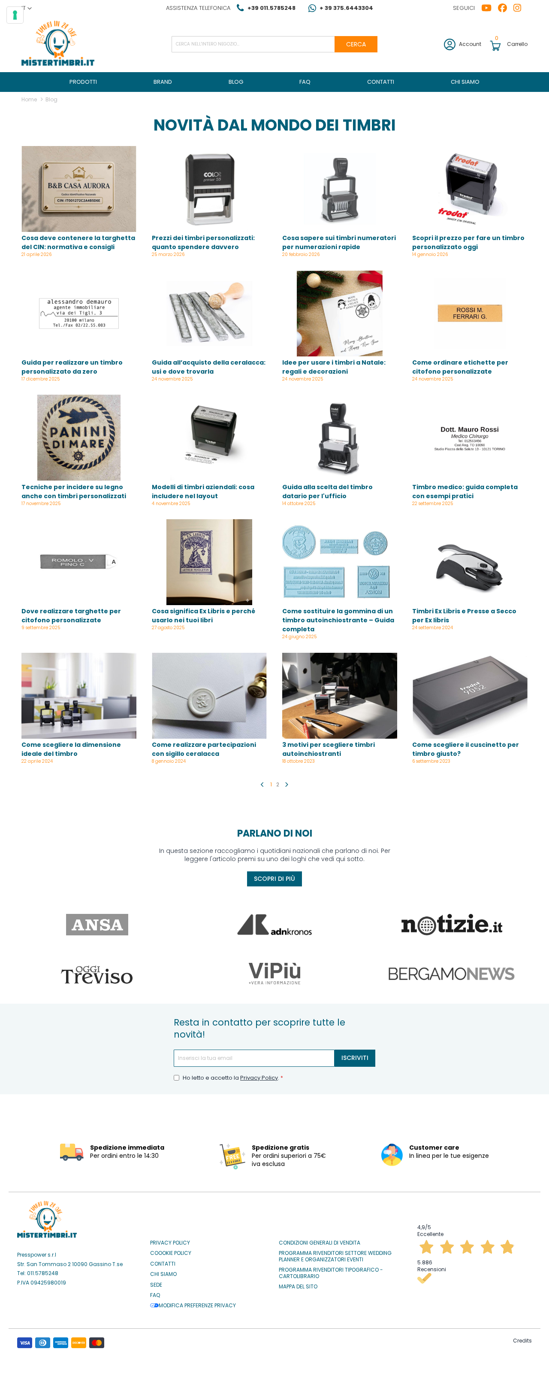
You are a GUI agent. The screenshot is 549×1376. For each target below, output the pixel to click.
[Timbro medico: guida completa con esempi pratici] (469, 438)
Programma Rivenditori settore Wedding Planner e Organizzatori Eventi (335, 1256)
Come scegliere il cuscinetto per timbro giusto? (465, 749)
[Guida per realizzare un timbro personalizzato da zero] (78, 314)
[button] (26, 8)
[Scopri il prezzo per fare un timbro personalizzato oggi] (469, 190)
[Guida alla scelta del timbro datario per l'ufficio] (339, 438)
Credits (522, 1340)
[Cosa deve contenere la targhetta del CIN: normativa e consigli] (78, 190)
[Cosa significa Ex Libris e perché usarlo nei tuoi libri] (209, 563)
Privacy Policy (259, 1078)
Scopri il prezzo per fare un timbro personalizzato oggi (468, 242)
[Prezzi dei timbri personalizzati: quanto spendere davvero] (209, 190)
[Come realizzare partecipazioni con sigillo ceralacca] (209, 696)
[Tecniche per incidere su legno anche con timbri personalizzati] (78, 438)
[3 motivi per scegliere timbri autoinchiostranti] (339, 696)
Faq (155, 1295)
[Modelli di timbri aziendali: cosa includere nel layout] (209, 438)
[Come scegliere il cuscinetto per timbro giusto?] (469, 696)
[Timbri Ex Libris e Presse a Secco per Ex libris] (469, 563)
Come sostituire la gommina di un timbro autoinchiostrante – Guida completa (338, 620)
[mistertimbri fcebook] (505, 8)
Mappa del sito (298, 1287)
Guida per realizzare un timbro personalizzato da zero (72, 367)
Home (29, 99)
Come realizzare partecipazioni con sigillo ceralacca (204, 749)
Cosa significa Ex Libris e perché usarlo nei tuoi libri (203, 615)
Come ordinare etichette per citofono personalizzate (460, 367)
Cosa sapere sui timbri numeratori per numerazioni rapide (339, 242)
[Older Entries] (286, 784)
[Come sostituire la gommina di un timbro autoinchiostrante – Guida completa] (339, 563)
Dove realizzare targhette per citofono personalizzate (71, 615)
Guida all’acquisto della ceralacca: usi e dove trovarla (208, 367)
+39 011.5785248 (271, 8)
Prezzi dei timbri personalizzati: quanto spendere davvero (203, 242)
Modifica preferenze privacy (197, 1306)
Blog (51, 99)
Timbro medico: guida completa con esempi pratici (465, 491)
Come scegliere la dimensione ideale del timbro (71, 749)
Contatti (162, 1264)
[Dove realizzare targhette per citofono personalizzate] (78, 563)
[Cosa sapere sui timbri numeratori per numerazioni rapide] (339, 190)
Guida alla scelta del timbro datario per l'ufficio (327, 491)
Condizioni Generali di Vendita (319, 1243)
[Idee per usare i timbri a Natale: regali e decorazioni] (339, 314)
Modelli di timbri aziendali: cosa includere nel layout (203, 491)
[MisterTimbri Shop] (57, 44)
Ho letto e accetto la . (232, 1078)
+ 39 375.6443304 (346, 8)
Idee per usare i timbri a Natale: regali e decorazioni (334, 367)
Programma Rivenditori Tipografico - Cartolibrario (331, 1273)
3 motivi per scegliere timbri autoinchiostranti (328, 749)
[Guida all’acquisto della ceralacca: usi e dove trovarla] (209, 314)
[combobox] (274, 44)
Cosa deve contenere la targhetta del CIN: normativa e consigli (78, 242)
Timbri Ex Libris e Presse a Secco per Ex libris (464, 615)
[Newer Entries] (262, 784)
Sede (156, 1285)
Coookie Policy (170, 1253)
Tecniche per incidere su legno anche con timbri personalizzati (73, 491)
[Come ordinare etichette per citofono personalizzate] (469, 314)
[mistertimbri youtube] (489, 8)
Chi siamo (163, 1274)
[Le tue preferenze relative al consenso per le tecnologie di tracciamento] (15, 15)
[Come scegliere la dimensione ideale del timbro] (78, 696)
